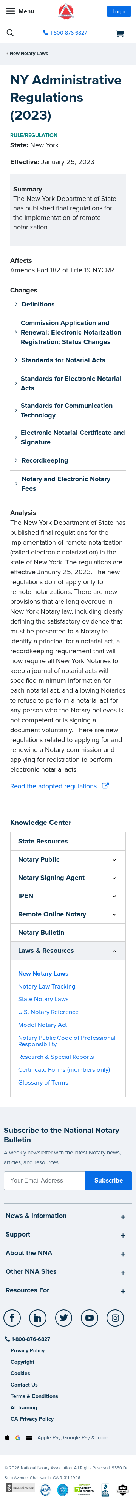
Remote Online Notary (52, 914)
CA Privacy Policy (32, 1419)
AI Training (24, 1407)
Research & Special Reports (56, 1057)
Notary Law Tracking (47, 986)
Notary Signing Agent (51, 877)
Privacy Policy (28, 1350)
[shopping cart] (111, 33)
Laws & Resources (46, 950)
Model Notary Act (42, 1025)
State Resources (43, 841)
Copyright (22, 1362)
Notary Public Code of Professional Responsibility (67, 1041)
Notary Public (39, 859)
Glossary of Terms (43, 1083)
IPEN (25, 896)
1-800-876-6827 (68, 33)
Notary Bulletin (41, 932)
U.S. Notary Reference (48, 1012)
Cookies (20, 1373)
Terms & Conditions (34, 1396)
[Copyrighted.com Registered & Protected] (20, 1487)
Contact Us (24, 1385)
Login (119, 11)
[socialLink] (13, 1321)
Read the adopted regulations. (54, 786)
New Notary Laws (29, 54)
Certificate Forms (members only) (64, 1070)
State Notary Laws (43, 999)
